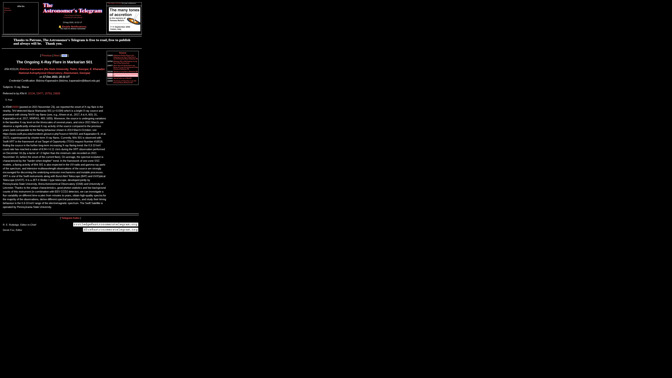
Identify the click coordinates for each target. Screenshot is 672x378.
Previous (47, 55)
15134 (31, 93)
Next (56, 55)
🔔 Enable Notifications (72, 26)
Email (80, 17)
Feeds (74, 17)
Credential (67, 17)
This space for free (114, 3)
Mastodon (7, 10)
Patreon (7, 8)
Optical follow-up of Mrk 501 (122, 78)
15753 (48, 93)
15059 (15, 107)
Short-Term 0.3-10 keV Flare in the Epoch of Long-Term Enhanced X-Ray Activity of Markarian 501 (125, 67)
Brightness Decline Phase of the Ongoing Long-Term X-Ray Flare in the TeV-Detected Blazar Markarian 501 (125, 57)
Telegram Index (70, 217)
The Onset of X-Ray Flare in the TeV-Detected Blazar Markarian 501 (125, 81)
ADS (64, 55)
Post (66, 15)
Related (122, 53)
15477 (39, 93)
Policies (78, 15)
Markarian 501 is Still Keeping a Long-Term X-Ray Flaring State (125, 62)
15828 (56, 93)
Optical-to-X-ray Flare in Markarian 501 (125, 71)
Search (72, 15)
